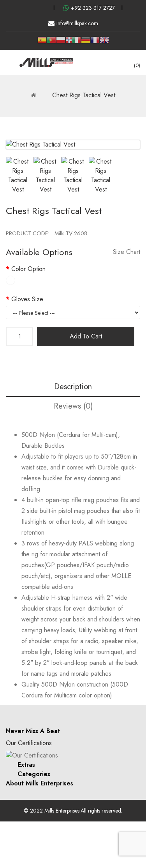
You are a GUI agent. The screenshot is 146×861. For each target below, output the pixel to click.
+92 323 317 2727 (93, 8)
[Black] (10, 280)
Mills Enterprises (61, 810)
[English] (104, 42)
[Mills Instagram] (31, 8)
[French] (95, 42)
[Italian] (76, 42)
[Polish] (60, 42)
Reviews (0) (73, 406)
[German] (85, 42)
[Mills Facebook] (18, 8)
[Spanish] (42, 42)
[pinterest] (44, 8)
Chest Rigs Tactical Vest (83, 95)
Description (73, 386)
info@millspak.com (77, 23)
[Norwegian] (68, 41)
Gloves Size (27, 299)
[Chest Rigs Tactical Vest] (18, 175)
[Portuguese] (51, 42)
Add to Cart (86, 336)
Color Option (28, 268)
